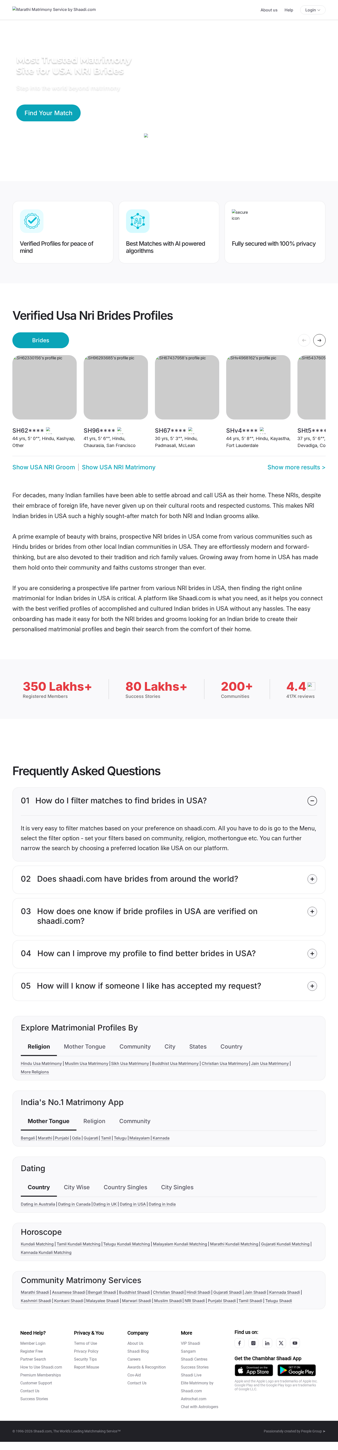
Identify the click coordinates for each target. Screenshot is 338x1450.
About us (269, 9)
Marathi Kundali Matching (234, 1243)
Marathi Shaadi (35, 1292)
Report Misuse (86, 1367)
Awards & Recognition (146, 1367)
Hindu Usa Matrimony (41, 1063)
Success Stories (34, 1399)
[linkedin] (267, 1343)
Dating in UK (105, 1204)
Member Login (33, 1343)
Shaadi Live (191, 1375)
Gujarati (91, 1137)
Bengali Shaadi (102, 1292)
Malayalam (139, 1137)
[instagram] (253, 1343)
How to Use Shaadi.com (41, 1367)
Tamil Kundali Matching (78, 1243)
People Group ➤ (313, 1431)
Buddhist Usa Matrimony (175, 1063)
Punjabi (62, 1137)
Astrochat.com (193, 1399)
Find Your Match (48, 113)
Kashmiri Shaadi (36, 1300)
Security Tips (85, 1359)
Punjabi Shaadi (222, 1300)
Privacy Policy (86, 1351)
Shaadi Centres (194, 1359)
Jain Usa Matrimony (270, 1063)
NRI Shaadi (195, 1300)
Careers (134, 1359)
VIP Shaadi (190, 1343)
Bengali (28, 1137)
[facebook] (239, 1343)
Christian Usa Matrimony (225, 1063)
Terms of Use (85, 1343)
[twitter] (281, 1343)
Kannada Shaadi (284, 1292)
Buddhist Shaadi (134, 1292)
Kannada (161, 1137)
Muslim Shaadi (168, 1300)
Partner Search (33, 1359)
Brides (40, 340)
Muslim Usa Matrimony (86, 1063)
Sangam (188, 1351)
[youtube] (295, 1343)
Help (289, 9)
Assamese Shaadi (68, 1292)
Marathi (45, 1137)
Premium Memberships (40, 1375)
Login (310, 9)
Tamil (106, 1137)
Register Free (31, 1351)
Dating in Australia (38, 1204)
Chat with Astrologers (199, 1406)
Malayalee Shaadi (102, 1300)
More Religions (35, 1071)
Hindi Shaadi (198, 1292)
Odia (76, 1137)
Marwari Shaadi (136, 1300)
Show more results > (296, 467)
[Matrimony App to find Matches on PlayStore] (296, 1370)
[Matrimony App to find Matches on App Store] (254, 1370)
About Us (135, 1343)
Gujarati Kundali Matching (285, 1243)
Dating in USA (133, 1204)
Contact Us (29, 1391)
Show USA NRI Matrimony (119, 467)
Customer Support (36, 1383)
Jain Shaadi (255, 1292)
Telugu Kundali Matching (126, 1243)
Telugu (120, 1137)
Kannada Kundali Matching (46, 1252)
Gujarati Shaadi (227, 1292)
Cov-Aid (134, 1375)
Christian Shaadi (168, 1292)
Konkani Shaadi (68, 1300)
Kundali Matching (37, 1243)
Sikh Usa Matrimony (130, 1063)
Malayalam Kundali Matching (180, 1243)
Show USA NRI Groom (43, 467)
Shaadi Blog (138, 1351)
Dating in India (162, 1204)
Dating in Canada (74, 1204)
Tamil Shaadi (250, 1300)
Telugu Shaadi (278, 1300)
